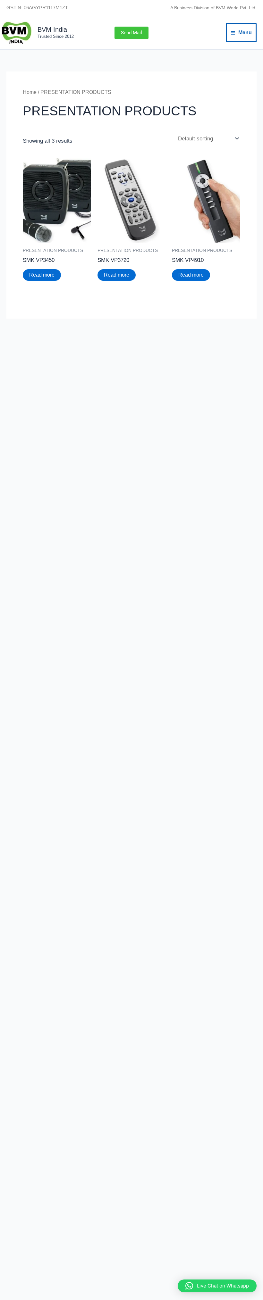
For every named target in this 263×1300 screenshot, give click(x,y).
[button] (131, 33)
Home (30, 92)
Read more (42, 275)
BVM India (52, 29)
